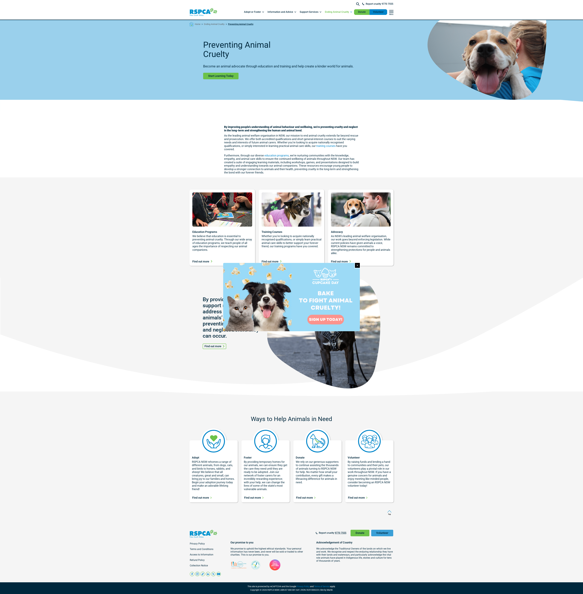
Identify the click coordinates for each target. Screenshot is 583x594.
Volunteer (378, 11)
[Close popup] (357, 265)
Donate (362, 11)
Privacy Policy (303, 586)
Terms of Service (321, 586)
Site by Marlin (326, 590)
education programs (276, 155)
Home (197, 24)
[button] (254, 12)
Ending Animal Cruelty (214, 24)
